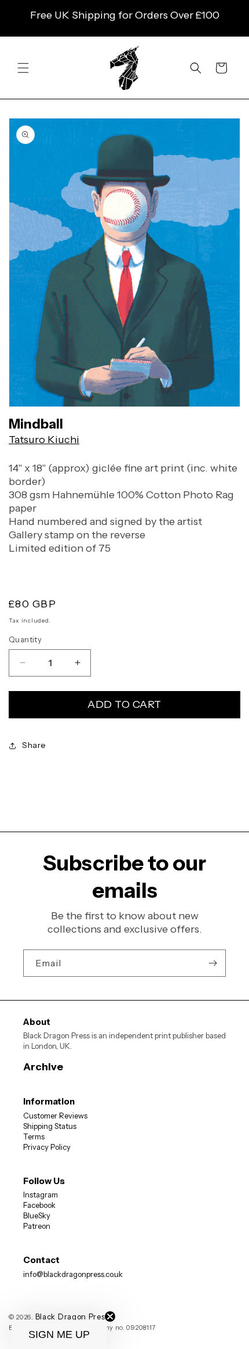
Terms (34, 1136)
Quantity (25, 639)
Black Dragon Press (72, 1316)
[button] (23, 68)
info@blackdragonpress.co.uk (73, 1274)
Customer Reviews (55, 1115)
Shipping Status (49, 1126)
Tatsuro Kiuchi (44, 439)
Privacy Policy (47, 1147)
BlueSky (36, 1215)
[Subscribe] (212, 963)
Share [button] (34, 745)
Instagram (40, 1194)
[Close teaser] (110, 1316)
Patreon (36, 1226)
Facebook (39, 1205)
